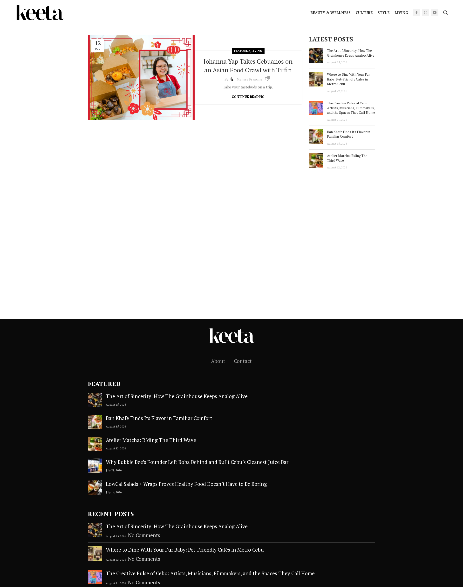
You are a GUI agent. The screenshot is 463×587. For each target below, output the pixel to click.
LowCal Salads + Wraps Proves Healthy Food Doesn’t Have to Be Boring (186, 483)
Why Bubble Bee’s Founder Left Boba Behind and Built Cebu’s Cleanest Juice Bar (197, 462)
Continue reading (248, 96)
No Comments (144, 535)
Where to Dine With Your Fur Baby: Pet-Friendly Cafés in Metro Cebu (348, 79)
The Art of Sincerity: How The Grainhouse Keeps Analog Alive (350, 53)
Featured (242, 51)
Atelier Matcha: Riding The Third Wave (151, 440)
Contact (243, 361)
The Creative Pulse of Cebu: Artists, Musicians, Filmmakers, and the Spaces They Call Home (351, 108)
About (218, 361)
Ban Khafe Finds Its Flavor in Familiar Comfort (348, 134)
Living (257, 51)
